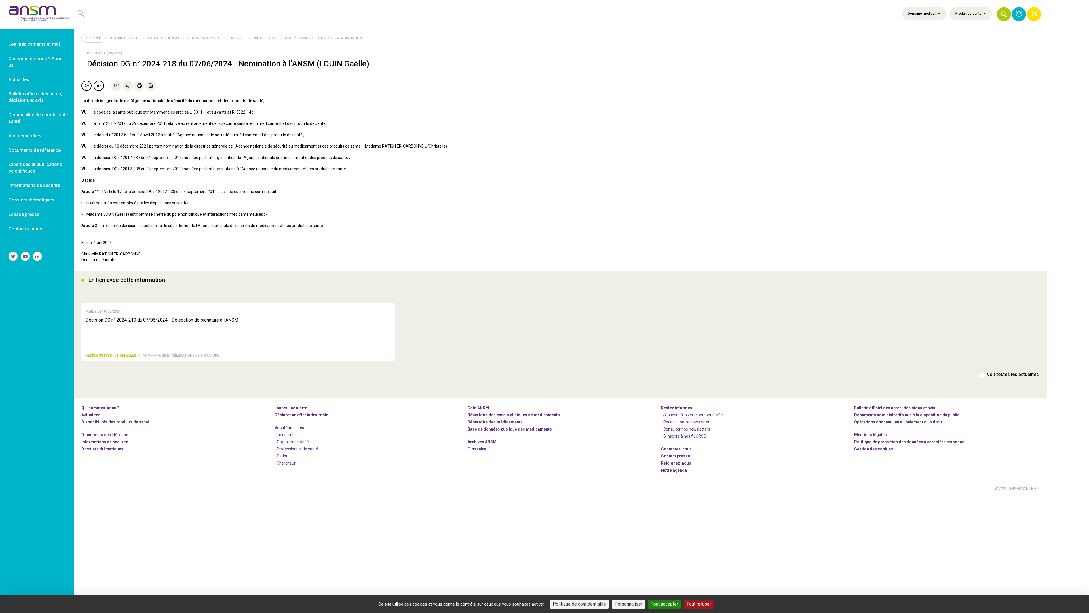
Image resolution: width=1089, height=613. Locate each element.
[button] (1004, 14)
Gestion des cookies (873, 449)
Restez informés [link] (676, 408)
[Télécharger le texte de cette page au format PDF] (150, 86)
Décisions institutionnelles (160, 38)
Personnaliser (628, 604)
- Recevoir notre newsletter (685, 422)
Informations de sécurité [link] (34, 185)
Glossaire (477, 449)
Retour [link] (95, 38)
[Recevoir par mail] (116, 86)
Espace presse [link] (24, 214)
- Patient (282, 456)
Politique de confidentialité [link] (579, 604)
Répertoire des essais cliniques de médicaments (514, 415)
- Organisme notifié (292, 442)
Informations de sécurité (104, 442)
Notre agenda (674, 470)
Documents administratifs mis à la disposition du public (906, 415)
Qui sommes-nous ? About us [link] (36, 62)
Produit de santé (968, 14)
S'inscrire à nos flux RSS (684, 436)
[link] (37, 14)
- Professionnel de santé (296, 449)
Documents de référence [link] (35, 150)
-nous (676, 463)
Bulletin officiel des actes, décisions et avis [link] (35, 97)
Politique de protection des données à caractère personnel (909, 442)
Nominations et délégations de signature (229, 38)
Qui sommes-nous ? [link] (100, 408)
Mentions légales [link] (870, 435)
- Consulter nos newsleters (685, 429)
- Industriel (284, 435)
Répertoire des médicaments (495, 422)
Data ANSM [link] (478, 408)
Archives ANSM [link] (482, 442)
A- (99, 85)
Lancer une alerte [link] (291, 408)
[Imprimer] (139, 86)
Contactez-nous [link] (25, 229)
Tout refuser (699, 604)
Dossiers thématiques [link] (31, 200)
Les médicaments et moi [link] (34, 44)
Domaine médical (922, 14)
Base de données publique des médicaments (510, 429)
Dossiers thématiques (102, 449)
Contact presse (675, 456)
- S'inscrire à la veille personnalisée (692, 415)
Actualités (120, 38)
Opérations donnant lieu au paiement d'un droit (898, 422)
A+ (86, 85)
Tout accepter (664, 604)
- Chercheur (285, 463)
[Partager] (128, 86)
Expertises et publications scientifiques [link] (35, 168)
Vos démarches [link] (25, 135)
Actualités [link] (19, 79)
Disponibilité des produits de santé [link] (38, 118)
